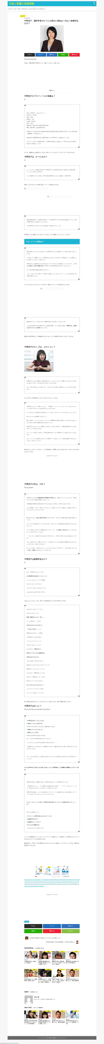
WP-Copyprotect (15, 1043)
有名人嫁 (36, 997)
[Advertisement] (52, 76)
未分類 (27, 921)
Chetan (9, 1043)
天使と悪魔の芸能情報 (21, 3)
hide (53, 90)
